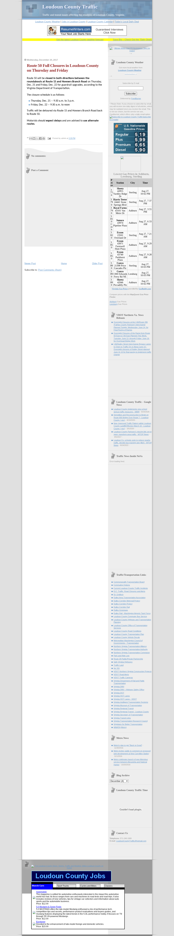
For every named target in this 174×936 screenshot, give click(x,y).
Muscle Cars (38, 886)
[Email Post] (49, 138)
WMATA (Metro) (120, 727)
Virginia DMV (119, 687)
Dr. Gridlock (119, 594)
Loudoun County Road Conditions (127, 631)
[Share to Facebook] (40, 138)
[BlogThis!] (34, 138)
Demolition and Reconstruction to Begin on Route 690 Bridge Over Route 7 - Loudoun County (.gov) (131, 417)
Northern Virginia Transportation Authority (131, 649)
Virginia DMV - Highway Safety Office (129, 690)
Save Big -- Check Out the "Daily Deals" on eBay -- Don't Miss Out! (140, 39)
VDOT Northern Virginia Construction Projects (133, 671)
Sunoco (120, 220)
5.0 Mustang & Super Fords (48, 907)
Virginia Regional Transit (124, 708)
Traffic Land (119, 665)
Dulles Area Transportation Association (129, 598)
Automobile (41, 892)
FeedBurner (136, 98)
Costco (120, 263)
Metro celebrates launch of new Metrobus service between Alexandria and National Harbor (131, 762)
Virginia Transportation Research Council (130, 721)
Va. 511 (117, 668)
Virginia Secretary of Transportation (128, 715)
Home (64, 263)
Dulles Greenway (121, 610)
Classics (108, 886)
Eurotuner (40, 922)
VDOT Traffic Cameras (123, 678)
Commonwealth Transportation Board (129, 582)
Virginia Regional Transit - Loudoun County (131, 712)
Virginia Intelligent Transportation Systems (131, 702)
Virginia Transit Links (122, 718)
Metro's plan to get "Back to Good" (128, 745)
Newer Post (30, 263)
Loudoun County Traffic (70, 7)
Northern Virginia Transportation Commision (132, 653)
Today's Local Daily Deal (127, 21)
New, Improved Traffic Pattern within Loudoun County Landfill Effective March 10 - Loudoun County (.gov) (132, 426)
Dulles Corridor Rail (122, 607)
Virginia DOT (119, 693)
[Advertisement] (64, 52)
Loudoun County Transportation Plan (129, 634)
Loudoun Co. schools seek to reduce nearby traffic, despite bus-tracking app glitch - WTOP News (133, 442)
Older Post (97, 263)
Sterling (133, 192)
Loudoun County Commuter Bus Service (130, 616)
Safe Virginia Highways (123, 662)
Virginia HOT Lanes (122, 696)
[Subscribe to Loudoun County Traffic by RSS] (126, 117)
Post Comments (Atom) (50, 270)
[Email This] (30, 138)
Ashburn (133, 210)
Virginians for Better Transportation (128, 724)
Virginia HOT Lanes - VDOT (125, 699)
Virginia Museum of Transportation (128, 705)
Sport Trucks (63, 886)
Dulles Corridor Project (123, 604)
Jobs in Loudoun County (74, 21)
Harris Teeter (120, 199)
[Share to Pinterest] (43, 138)
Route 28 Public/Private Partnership (128, 659)
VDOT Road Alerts (121, 674)
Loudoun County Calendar (100, 21)
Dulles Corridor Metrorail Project (127, 601)
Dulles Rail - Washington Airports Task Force (132, 613)
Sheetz (120, 188)
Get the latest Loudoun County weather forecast (73, 39)
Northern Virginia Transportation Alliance (130, 646)
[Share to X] (37, 138)
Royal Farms (120, 208)
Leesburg (132, 274)
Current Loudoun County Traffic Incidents (131, 588)
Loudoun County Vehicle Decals (127, 637)
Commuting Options (122, 585)
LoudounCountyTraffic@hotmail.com (131, 841)
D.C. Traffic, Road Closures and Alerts (129, 591)
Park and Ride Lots (121, 656)
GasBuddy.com (145, 289)
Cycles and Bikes (88, 886)
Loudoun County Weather (47, 21)
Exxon (120, 232)
